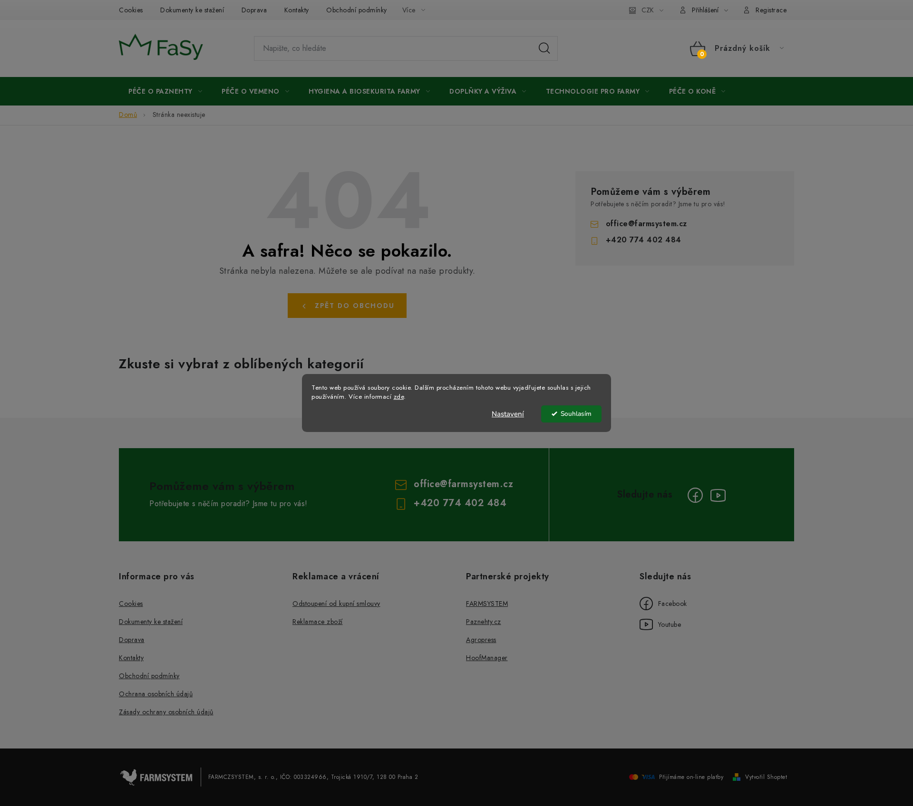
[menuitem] (165, 91)
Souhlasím (576, 413)
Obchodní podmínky (356, 10)
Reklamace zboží (317, 621)
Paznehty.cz (483, 621)
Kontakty (296, 10)
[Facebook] (695, 495)
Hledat (544, 48)
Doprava (254, 10)
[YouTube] (718, 495)
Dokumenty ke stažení (192, 10)
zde (399, 396)
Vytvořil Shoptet (766, 777)
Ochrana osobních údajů (156, 694)
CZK (648, 10)
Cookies (131, 10)
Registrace (771, 10)
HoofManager (487, 657)
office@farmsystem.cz (646, 223)
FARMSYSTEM (487, 603)
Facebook (663, 603)
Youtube (660, 624)
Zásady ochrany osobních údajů (166, 712)
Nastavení (508, 414)
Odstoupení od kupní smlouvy (336, 603)
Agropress (481, 639)
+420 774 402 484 (643, 239)
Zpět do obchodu (355, 305)
